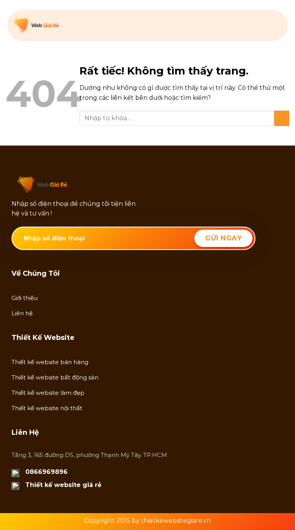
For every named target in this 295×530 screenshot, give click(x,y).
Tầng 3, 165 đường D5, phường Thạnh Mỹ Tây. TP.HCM (89, 455)
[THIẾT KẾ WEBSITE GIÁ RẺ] (51, 25)
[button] (276, 25)
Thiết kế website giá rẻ (63, 485)
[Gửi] (281, 118)
